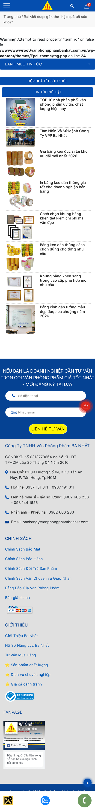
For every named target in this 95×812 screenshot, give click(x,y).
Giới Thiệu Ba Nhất (21, 635)
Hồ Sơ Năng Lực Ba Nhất (27, 645)
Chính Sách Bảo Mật (22, 549)
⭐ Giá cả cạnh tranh (23, 684)
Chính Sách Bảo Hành (24, 558)
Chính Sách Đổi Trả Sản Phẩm (31, 568)
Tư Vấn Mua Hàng (20, 655)
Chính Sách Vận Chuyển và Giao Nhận (38, 578)
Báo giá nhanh (17, 597)
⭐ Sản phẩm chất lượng (26, 665)
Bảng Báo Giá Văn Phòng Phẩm (32, 588)
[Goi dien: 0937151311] (84, 800)
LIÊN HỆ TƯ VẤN (48, 428)
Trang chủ (12, 16)
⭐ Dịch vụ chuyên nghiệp (27, 674)
